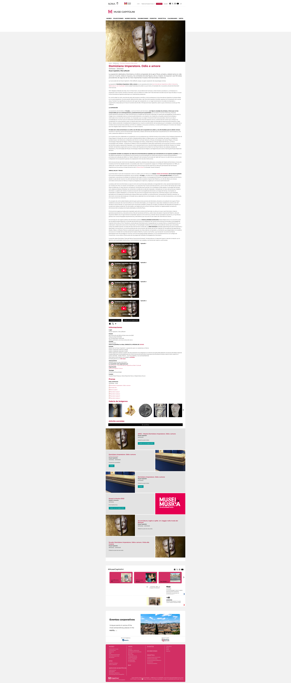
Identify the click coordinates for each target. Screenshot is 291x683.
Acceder (166, 3)
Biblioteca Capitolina (114, 673)
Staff (110, 653)
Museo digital (130, 18)
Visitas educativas (132, 656)
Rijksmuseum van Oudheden (117, 86)
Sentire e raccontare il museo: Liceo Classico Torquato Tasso (173, 602)
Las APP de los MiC (132, 657)
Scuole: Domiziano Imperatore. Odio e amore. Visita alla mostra (129, 543)
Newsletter (111, 657)
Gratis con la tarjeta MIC (131, 320)
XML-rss (181, 679)
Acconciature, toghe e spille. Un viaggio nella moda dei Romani (158, 521)
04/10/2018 (174, 591)
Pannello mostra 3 (115, 396)
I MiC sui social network (139, 580)
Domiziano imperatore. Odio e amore (120, 385)
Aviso (167, 649)
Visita (181, 18)
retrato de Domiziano (162, 173)
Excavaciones (112, 650)
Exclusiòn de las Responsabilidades (155, 679)
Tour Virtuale (163, 581)
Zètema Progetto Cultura (116, 368)
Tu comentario (131, 661)
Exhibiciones (143, 18)
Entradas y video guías (133, 650)
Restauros (111, 651)
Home (110, 63)
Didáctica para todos (152, 658)
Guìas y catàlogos (132, 658)
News (167, 647)
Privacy (144, 679)
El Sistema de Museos (114, 654)
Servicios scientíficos (117, 668)
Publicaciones (112, 670)
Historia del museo (113, 649)
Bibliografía (112, 671)
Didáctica (162, 18)
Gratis (111, 465)
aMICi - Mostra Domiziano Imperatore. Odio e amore (157, 434)
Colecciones (118, 18)
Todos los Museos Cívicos (148, 3)
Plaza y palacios (113, 664)
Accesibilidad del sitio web (173, 679)
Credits (165, 679)
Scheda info (113, 387)
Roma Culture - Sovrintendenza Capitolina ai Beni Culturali (125, 365)
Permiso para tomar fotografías (116, 674)
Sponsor (168, 651)
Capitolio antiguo (113, 663)
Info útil (130, 649)
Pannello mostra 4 (115, 398)
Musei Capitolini (124, 11)
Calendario (172, 18)
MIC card (130, 653)
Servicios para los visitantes (134, 651)
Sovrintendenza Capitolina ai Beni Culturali (164, 84)
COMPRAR (159, 3)
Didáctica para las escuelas (153, 657)
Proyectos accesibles (152, 663)
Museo (109, 18)
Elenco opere (113, 389)
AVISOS (142, 344)
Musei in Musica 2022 (116, 498)
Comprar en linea (115, 320)
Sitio (110, 661)
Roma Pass (130, 654)
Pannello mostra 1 (115, 392)
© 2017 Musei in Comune (135, 679)
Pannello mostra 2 (115, 394)
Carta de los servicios (114, 656)
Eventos (153, 18)
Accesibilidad (131, 660)
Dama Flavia (140, 167)
